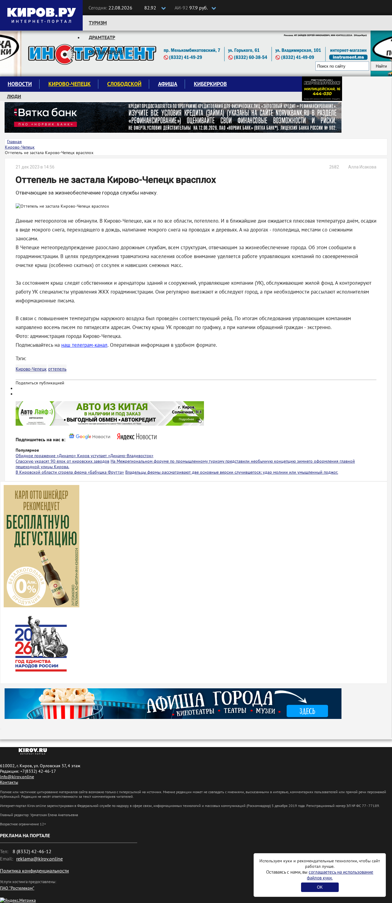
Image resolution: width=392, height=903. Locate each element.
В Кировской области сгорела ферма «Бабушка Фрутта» (70, 472)
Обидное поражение (36, 455)
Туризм (98, 23)
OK (320, 887)
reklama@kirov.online (39, 859)
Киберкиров (210, 83)
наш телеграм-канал (84, 345)
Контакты (9, 782)
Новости (20, 83)
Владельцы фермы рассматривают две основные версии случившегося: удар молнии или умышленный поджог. (231, 472)
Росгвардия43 (106, 52)
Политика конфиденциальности (34, 871)
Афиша (167, 83)
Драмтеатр (102, 37)
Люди (14, 96)
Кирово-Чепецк (69, 83)
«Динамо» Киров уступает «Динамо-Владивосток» (105, 455)
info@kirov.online (17, 776)
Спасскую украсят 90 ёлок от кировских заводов (62, 461)
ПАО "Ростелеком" (17, 888)
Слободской (124, 83)
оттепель (57, 369)
